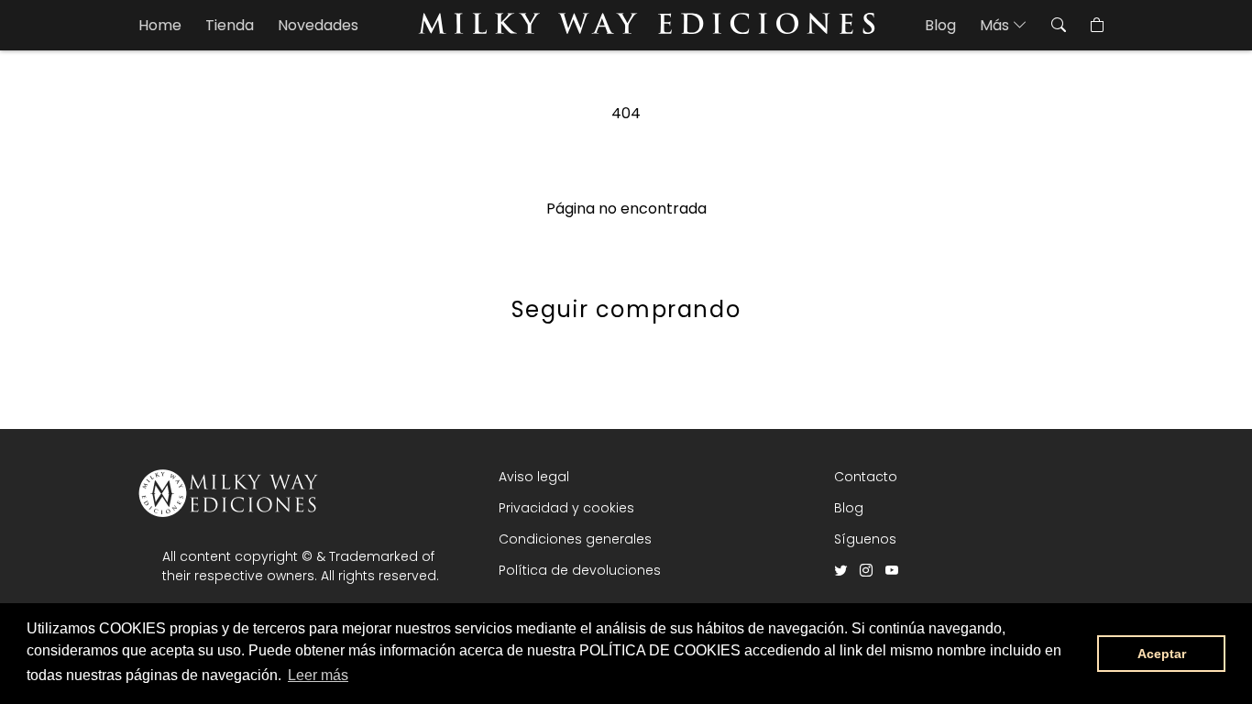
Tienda (229, 25)
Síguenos (865, 539)
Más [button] (996, 25)
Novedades (318, 25)
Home (159, 25)
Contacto (865, 477)
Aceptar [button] (1161, 653)
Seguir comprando (626, 309)
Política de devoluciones (580, 570)
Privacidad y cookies (566, 508)
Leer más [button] (318, 675)
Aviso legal (534, 477)
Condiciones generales (575, 539)
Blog (940, 25)
